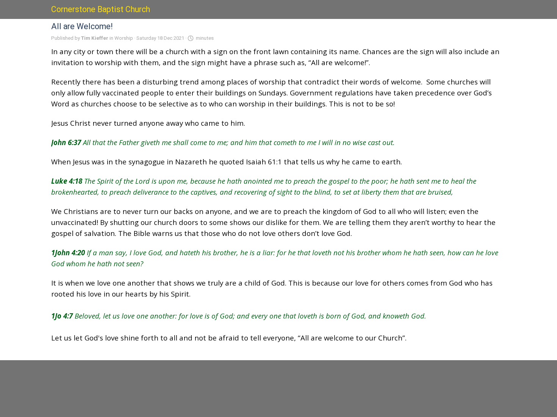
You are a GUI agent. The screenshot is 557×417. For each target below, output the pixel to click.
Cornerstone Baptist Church (100, 9)
